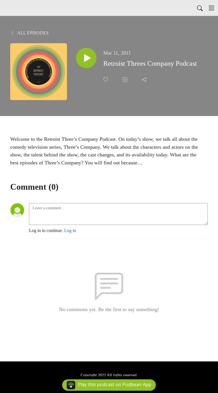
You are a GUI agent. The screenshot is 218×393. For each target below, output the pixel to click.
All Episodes (32, 32)
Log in (70, 230)
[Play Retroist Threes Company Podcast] (86, 58)
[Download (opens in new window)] (125, 79)
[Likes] (106, 79)
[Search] (200, 8)
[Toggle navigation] (211, 8)
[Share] (144, 79)
